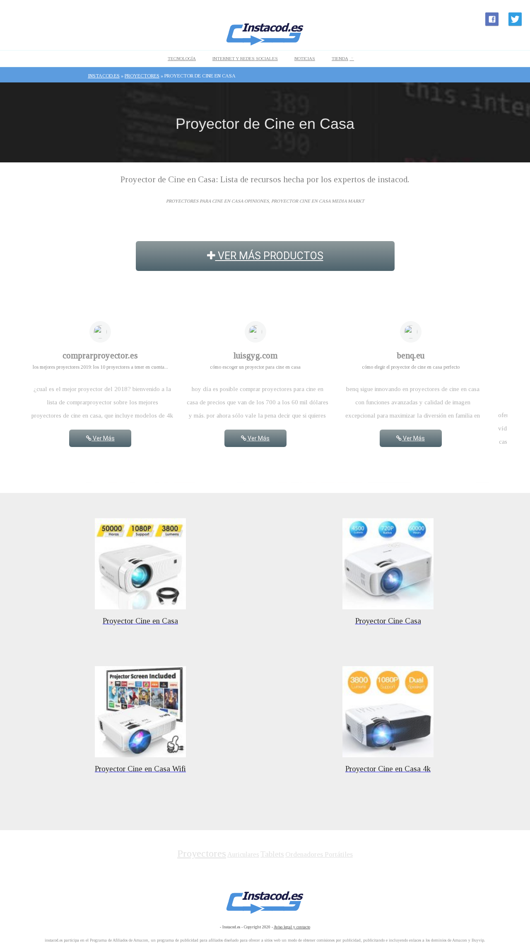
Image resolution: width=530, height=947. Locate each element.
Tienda (340, 58)
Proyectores (201, 853)
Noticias (304, 58)
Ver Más (103, 438)
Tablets (272, 854)
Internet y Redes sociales (245, 58)
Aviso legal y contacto (292, 927)
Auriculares (243, 854)
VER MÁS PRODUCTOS (269, 256)
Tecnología (182, 58)
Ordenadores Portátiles (319, 854)
